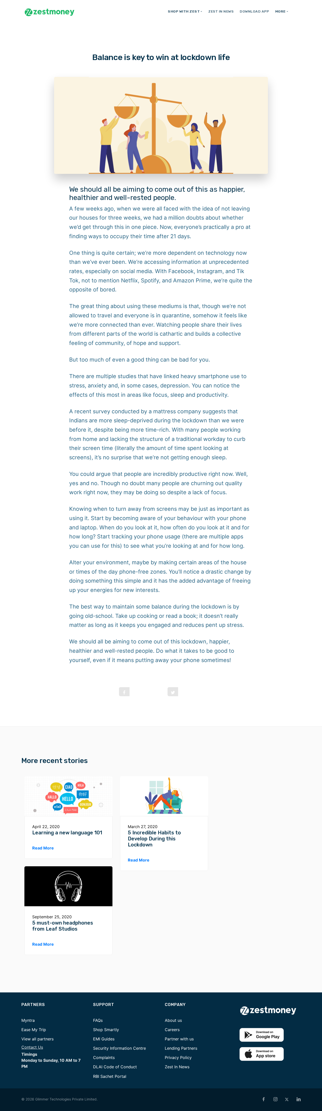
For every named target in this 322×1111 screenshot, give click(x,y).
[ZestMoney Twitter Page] (287, 1099)
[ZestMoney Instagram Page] (275, 1099)
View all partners (37, 1038)
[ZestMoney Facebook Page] (263, 1099)
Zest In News (220, 11)
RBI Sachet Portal (109, 1076)
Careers (172, 1029)
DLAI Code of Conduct (115, 1066)
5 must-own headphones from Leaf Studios (62, 926)
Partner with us (179, 1038)
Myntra (28, 1020)
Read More (43, 847)
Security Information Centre (119, 1048)
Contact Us (32, 1047)
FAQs (98, 1020)
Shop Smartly (106, 1029)
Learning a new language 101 (67, 833)
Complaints (104, 1057)
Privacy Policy (178, 1057)
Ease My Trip (33, 1029)
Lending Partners (181, 1048)
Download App (254, 11)
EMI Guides (103, 1038)
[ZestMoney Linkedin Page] (298, 1099)
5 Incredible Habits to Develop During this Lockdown (154, 839)
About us (173, 1020)
